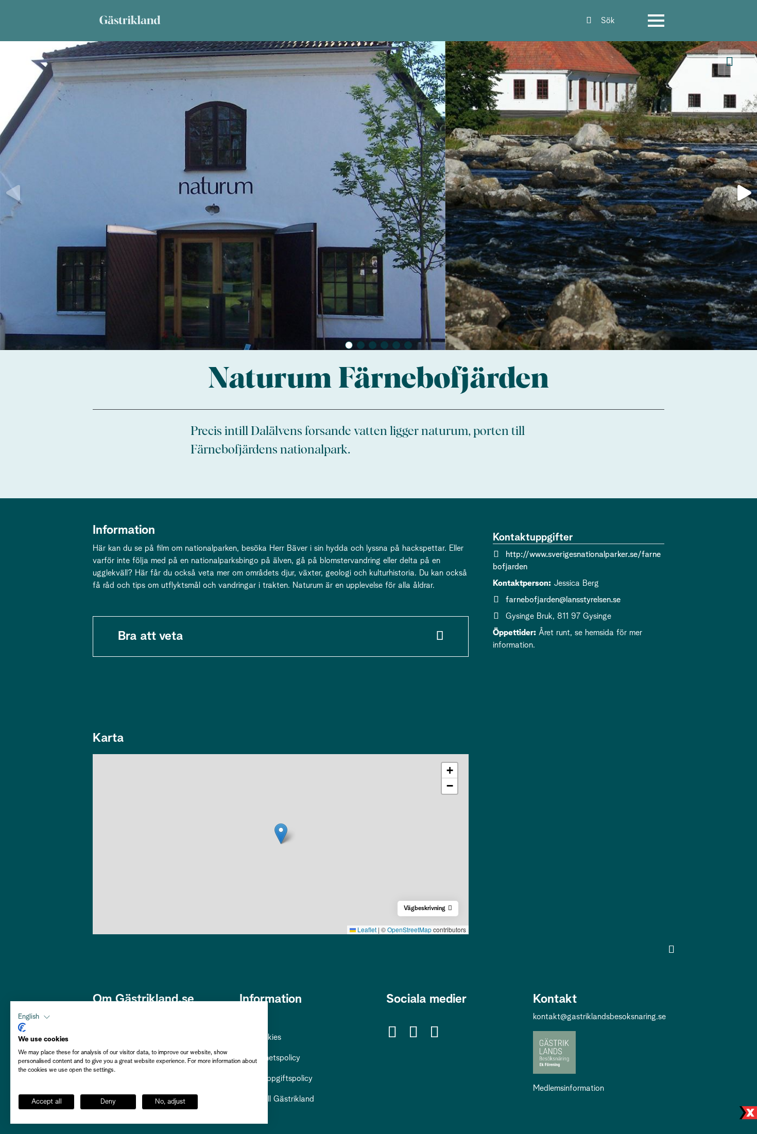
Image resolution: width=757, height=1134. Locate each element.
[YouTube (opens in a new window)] (434, 1032)
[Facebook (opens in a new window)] (392, 1032)
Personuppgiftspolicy (276, 1078)
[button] (349, 345)
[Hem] (129, 20)
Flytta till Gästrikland (276, 1099)
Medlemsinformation (568, 1088)
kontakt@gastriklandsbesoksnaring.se (599, 1017)
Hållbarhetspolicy (269, 1058)
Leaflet (366, 929)
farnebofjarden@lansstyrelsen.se (563, 600)
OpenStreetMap (409, 929)
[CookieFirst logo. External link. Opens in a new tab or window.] (22, 1027)
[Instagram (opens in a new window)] (413, 1032)
